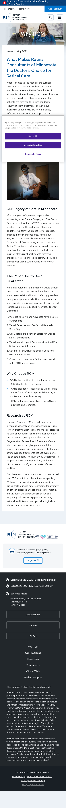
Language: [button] (33, 560)
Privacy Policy (18, 776)
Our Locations (33, 614)
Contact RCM (55, 8)
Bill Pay (33, 636)
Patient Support (33, 677)
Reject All (33, 136)
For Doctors (24, 8)
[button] (61, 2)
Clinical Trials (33, 671)
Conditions (33, 659)
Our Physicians (33, 652)
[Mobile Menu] (60, 17)
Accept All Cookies (33, 145)
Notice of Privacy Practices (39, 776)
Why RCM (33, 646)
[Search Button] (51, 17)
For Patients (9, 8)
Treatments (33, 665)
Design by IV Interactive (33, 784)
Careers (33, 625)
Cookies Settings (33, 154)
